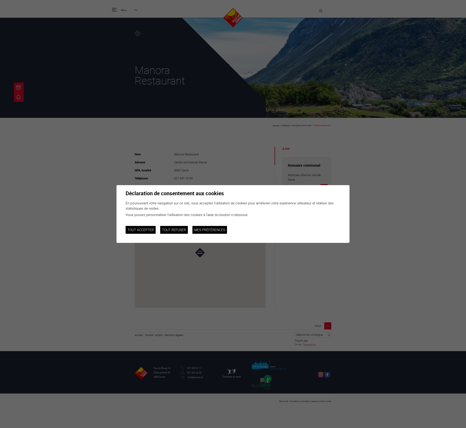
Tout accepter (140, 229)
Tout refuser (174, 229)
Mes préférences (209, 229)
